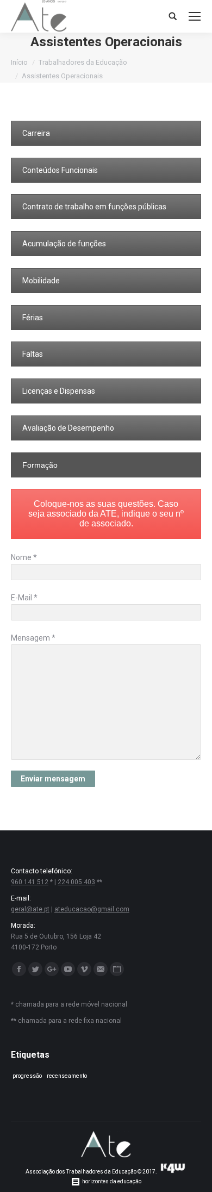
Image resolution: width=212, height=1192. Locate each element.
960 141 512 (29, 882)
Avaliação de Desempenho (68, 428)
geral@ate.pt (30, 909)
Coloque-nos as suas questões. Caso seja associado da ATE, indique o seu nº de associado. (106, 513)
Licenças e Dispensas (58, 391)
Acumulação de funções (64, 243)
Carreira (36, 133)
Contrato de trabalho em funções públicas (94, 206)
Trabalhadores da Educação (83, 62)
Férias (32, 317)
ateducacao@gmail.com (91, 909)
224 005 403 (76, 882)
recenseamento (67, 1075)
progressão (27, 1075)
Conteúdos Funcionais (60, 170)
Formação (40, 465)
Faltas (32, 354)
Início (19, 62)
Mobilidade (41, 280)
